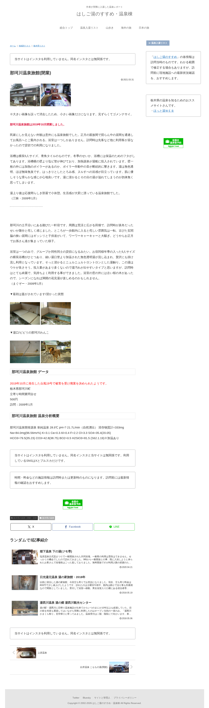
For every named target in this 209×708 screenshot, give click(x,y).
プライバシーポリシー (125, 697)
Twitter (75, 697)
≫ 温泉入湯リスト (157, 43)
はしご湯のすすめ (165, 57)
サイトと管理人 (102, 697)
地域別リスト (25, 46)
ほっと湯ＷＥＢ (163, 110)
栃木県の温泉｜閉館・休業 (25, 518)
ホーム (13, 46)
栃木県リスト (39, 46)
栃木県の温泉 (48, 518)
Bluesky (87, 697)
